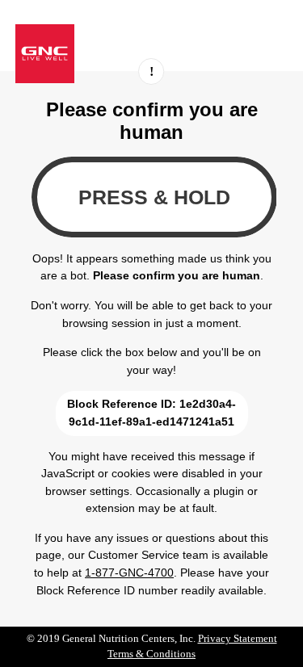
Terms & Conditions (151, 654)
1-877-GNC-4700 (129, 572)
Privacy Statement (237, 638)
